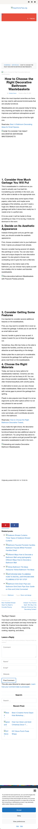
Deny (19, 816)
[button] (35, 791)
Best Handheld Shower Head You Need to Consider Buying (9, 603)
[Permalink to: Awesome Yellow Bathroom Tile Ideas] (17, 566)
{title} (17, 826)
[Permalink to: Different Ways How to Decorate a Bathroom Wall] (21, 555)
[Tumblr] (34, 2)
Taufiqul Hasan (8, 615)
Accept (19, 810)
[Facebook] (28, 2)
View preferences (19, 821)
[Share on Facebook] (14, 525)
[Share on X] (23, 525)
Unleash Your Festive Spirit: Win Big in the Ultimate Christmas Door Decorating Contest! (28, 604)
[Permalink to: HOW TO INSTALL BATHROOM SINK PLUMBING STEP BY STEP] (18, 574)
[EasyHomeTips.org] (19, 7)
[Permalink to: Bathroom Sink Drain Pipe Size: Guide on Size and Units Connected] (18, 583)
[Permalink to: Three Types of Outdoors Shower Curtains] (16, 535)
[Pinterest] (31, 2)
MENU (33, 19)
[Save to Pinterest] (6, 525)
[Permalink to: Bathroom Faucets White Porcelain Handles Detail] (20, 545)
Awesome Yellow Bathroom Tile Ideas (20, 569)
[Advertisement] (19, 42)
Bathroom (11, 595)
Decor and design (26, 595)
